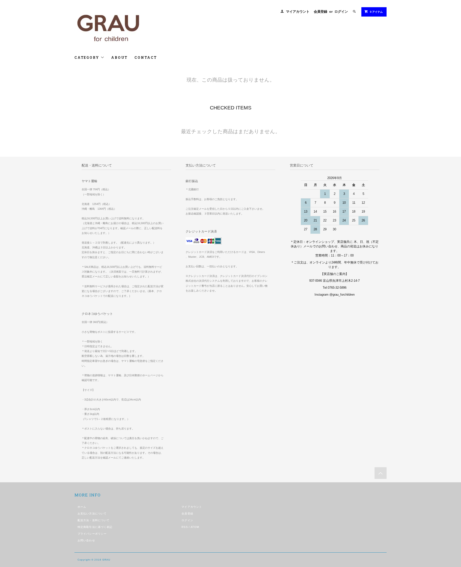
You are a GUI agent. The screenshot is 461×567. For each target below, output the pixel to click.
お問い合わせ (86, 540)
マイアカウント (297, 11)
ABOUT (119, 57)
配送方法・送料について (93, 520)
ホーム (82, 506)
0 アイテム (376, 11)
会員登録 (320, 11)
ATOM (195, 526)
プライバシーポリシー (92, 533)
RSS (185, 526)
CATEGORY (87, 57)
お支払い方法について (92, 513)
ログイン (341, 11)
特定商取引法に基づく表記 (95, 526)
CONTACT (145, 57)
